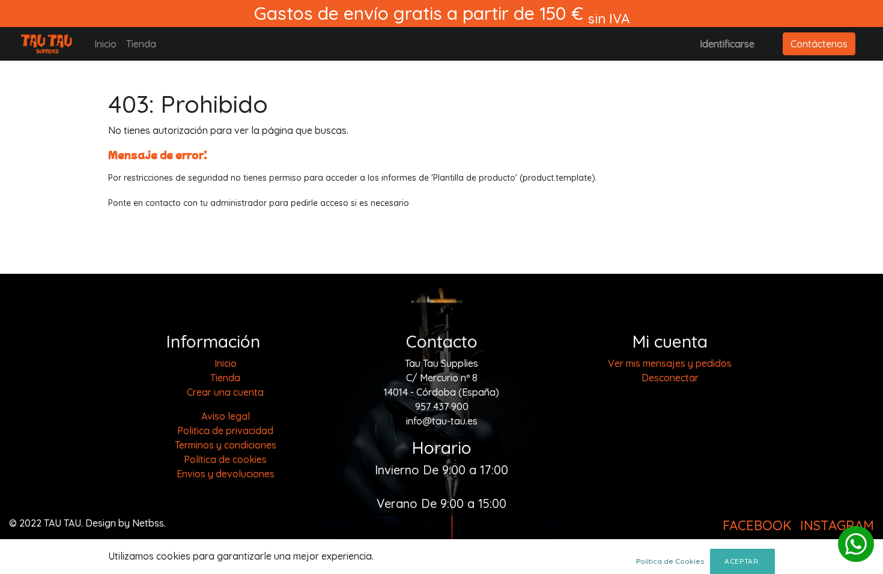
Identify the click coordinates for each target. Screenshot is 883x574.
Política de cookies (225, 459)
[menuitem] (105, 44)
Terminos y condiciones (225, 445)
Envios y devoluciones (226, 474)
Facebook (757, 525)
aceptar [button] (742, 561)
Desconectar (670, 378)
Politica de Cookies (670, 561)
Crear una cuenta (225, 392)
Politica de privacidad (225, 430)
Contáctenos (819, 44)
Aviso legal (225, 416)
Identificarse (727, 44)
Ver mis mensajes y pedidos (670, 363)
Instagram (837, 525)
